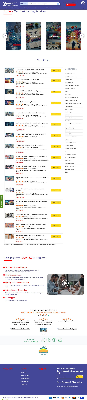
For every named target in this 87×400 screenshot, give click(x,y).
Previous (5, 36)
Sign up (79, 377)
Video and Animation (70, 163)
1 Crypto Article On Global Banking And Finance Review (30, 113)
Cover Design (68, 94)
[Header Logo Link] (10, 3)
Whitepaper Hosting (69, 169)
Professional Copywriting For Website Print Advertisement (31, 214)
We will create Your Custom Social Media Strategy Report (31, 156)
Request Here (70, 4)
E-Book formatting (69, 106)
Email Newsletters (69, 109)
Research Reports (69, 145)
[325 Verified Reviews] (43, 355)
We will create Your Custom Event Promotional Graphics (31, 166)
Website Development (70, 166)
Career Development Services (72, 85)
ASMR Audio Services (70, 73)
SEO (66, 151)
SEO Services (38, 7)
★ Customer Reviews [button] (1, 201)
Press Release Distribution (71, 137)
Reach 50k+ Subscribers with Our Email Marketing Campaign (32, 123)
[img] (43, 314)
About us (23, 372)
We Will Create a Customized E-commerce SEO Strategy (31, 224)
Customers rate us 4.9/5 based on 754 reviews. (47, 312)
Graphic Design (68, 115)
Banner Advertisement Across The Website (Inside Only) (31, 134)
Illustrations (67, 121)
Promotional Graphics (70, 142)
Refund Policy (25, 381)
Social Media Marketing (70, 157)
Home (3, 7)
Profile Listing (68, 139)
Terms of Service (25, 378)
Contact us (24, 384)
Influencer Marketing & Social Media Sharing (73, 124)
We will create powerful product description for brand (30, 235)
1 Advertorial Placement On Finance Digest (27, 79)
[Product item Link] (9, 72)
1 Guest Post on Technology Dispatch (26, 102)
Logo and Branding (69, 128)
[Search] (58, 3)
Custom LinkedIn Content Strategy (73, 103)
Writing (66, 172)
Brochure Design (69, 82)
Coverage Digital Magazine (71, 97)
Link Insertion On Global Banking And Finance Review (30, 145)
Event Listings (68, 112)
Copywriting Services (70, 88)
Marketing (67, 131)
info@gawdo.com (72, 386)
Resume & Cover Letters (70, 148)
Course (66, 91)
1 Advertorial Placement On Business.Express (28, 91)
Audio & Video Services (49, 7)
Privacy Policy (25, 375)
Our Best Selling (68, 134)
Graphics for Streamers (70, 118)
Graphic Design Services (63, 7)
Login (83, 7)
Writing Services (28, 7)
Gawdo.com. (16, 397)
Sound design (68, 160)
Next (82, 36)
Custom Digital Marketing (71, 100)
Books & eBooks (69, 79)
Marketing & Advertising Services (14, 7)
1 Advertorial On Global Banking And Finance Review (30, 69)
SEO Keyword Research (70, 154)
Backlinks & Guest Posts (70, 76)
